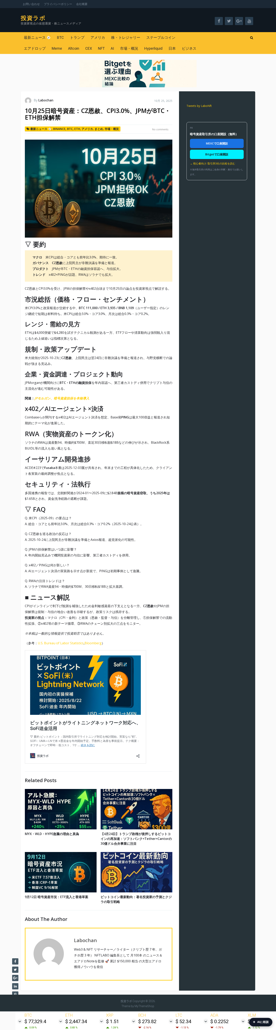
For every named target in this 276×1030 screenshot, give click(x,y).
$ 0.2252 (219, 1021)
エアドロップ (35, 48)
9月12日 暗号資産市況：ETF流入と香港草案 (56, 897)
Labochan (45, 100)
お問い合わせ (31, 4)
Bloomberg (93, 643)
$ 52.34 (183, 1021)
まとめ (99, 129)
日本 (172, 48)
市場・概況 (129, 48)
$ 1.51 (112, 1021)
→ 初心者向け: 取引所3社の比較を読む (212, 163)
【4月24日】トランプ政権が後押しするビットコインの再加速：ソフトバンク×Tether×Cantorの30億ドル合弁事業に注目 (136, 839)
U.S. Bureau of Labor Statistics (61, 643)
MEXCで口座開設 (217, 143)
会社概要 (81, 4)
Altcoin (73, 48)
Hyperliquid (153, 48)
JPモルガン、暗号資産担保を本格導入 (62, 398)
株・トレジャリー (125, 37)
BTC (60, 37)
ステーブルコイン (160, 37)
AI (112, 48)
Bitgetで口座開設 (216, 154)
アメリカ (98, 37)
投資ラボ (33, 18)
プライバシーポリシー (58, 4)
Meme (57, 48)
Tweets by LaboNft (199, 106)
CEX (88, 48)
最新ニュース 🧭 (37, 37)
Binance (59, 129)
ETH (77, 129)
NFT (101, 48)
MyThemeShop (144, 1006)
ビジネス (189, 48)
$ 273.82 (147, 1021)
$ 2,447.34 (76, 1021)
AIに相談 (261, 1022)
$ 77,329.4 (35, 1021)
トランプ (77, 37)
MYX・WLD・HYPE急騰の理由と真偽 (52, 834)
